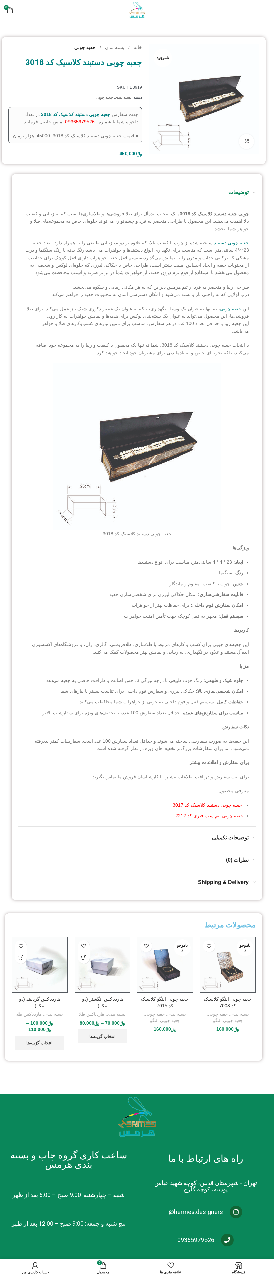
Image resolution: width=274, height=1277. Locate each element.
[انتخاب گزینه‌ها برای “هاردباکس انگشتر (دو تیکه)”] (84, 958)
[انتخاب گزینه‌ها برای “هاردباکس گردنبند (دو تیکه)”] (21, 958)
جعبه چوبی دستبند (231, 242)
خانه (137, 47)
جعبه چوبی (85, 47)
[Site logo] (137, 9)
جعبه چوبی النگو (228, 1020)
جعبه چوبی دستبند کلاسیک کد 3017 (208, 805)
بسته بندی (114, 47)
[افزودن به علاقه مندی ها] (209, 946)
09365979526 (80, 121)
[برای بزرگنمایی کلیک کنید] (246, 141)
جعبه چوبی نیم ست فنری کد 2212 (209, 815)
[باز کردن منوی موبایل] (265, 10)
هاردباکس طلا (91, 1014)
